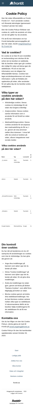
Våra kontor (16, 366)
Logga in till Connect (16, 393)
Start (16, 350)
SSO (25, 391)
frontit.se (16, 383)
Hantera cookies (16, 376)
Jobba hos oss (16, 361)
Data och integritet (17, 371)
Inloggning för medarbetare (14, 391)
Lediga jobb (16, 355)
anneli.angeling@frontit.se (19, 327)
